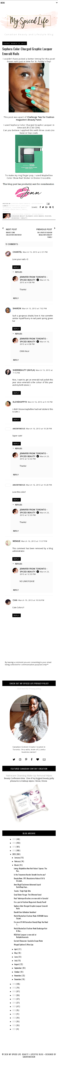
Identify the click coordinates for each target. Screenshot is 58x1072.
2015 (14, 987)
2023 (14, 1018)
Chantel (17, 252)
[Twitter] (14, 759)
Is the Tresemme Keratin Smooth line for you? (30, 874)
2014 (14, 984)
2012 (14, 850)
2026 (14, 1029)
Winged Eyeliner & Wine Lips (23, 944)
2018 (14, 999)
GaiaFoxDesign (29, 1057)
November (17, 975)
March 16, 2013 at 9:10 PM (40, 402)
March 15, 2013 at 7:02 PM (34, 308)
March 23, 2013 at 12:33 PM (34, 513)
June (16, 957)
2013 (14, 854)
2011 (14, 847)
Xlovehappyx (20, 402)
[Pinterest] (26, 759)
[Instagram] (20, 759)
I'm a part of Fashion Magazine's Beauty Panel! (30, 902)
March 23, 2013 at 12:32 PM (34, 457)
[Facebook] (31, 759)
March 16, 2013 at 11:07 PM (34, 541)
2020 (14, 1006)
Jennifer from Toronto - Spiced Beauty (33, 278)
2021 (14, 1010)
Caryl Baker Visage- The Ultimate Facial (27, 894)
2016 (14, 991)
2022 (14, 1014)
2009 (14, 839)
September (18, 968)
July (15, 960)
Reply (16, 267)
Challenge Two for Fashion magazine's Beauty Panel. (35, 118)
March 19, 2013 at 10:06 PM (31, 600)
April (16, 949)
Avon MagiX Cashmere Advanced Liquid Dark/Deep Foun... (27, 885)
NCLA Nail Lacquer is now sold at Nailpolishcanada (25, 935)
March (16, 865)
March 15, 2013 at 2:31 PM (35, 252)
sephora (6, 211)
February (17, 861)
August (16, 964)
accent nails (15, 205)
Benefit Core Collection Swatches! (25, 912)
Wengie (16, 541)
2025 (14, 1025)
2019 (14, 1002)
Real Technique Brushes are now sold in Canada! (31, 898)
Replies (18, 272)
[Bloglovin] (37, 759)
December (17, 979)
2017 (14, 995)
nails (24, 209)
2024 (14, 1021)
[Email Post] (47, 203)
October (17, 972)
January (17, 857)
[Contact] (44, 759)
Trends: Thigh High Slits (22, 891)
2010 (14, 843)
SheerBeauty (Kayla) (24, 370)
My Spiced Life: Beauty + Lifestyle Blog (26, 1054)
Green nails (16, 209)
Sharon (17, 308)
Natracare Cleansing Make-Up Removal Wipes (29, 775)
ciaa (15, 600)
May (16, 953)
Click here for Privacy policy (29, 688)
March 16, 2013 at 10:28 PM (39, 428)
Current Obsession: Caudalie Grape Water (28, 941)
